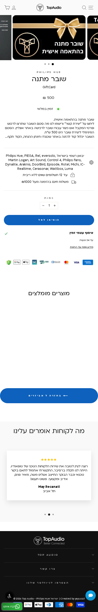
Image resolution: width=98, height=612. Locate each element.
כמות (49, 198)
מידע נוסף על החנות (81, 247)
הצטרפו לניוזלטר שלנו (48, 582)
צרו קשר (48, 569)
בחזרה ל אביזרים (45, 395)
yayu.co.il (80, 598)
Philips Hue (49, 72)
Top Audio (48, 555)
